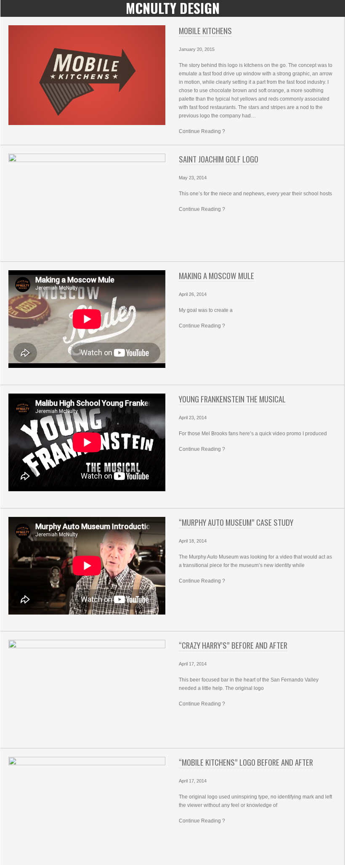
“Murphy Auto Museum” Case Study (236, 522)
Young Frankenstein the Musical (232, 399)
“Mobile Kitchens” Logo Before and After (246, 762)
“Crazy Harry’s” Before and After (233, 645)
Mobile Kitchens (205, 30)
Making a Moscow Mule (216, 275)
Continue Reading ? (202, 131)
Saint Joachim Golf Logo (218, 159)
